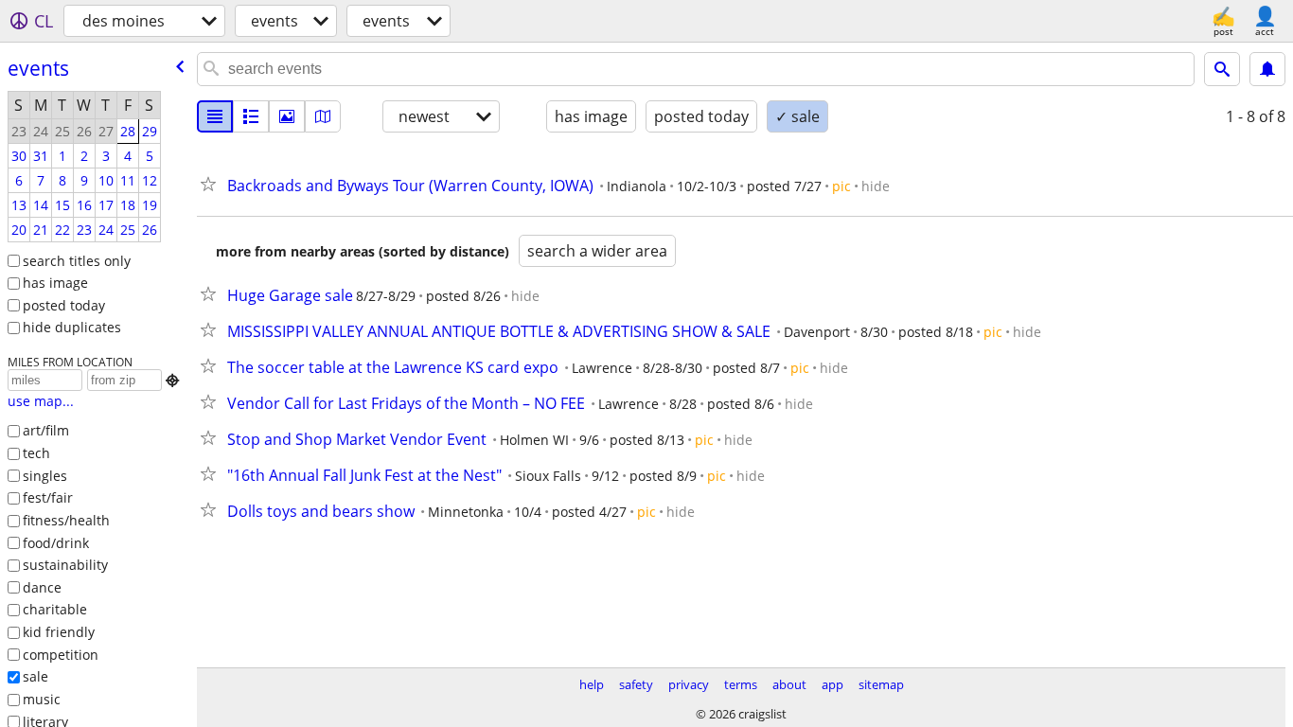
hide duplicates (72, 327)
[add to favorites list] (212, 183)
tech (36, 453)
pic (841, 186)
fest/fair (48, 497)
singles (45, 476)
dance (42, 587)
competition (60, 655)
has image (55, 283)
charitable (55, 609)
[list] (215, 116)
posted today (64, 305)
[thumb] (251, 116)
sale (35, 676)
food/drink (56, 543)
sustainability (65, 565)
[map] (323, 116)
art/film (46, 430)
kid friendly (59, 632)
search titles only (77, 261)
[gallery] (287, 116)
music (42, 699)
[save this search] (1267, 69)
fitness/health (66, 520)
